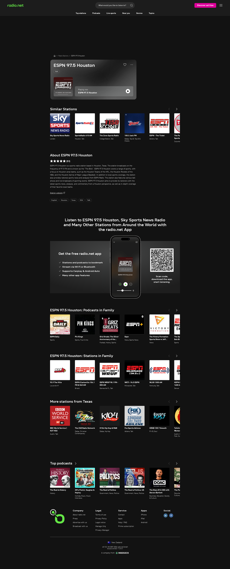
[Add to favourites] (125, 64)
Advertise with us (80, 522)
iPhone (144, 515)
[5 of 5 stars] (64, 161)
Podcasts (96, 13)
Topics (151, 13)
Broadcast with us (80, 526)
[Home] (55, 56)
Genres (139, 13)
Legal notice (100, 522)
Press (75, 519)
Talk (56, 71)
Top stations (81, 13)
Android (144, 522)
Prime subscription (126, 526)
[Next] (177, 108)
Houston (64, 200)
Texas (73, 200)
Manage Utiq (100, 526)
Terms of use (100, 515)
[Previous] (169, 108)
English (54, 200)
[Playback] (128, 91)
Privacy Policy (101, 519)
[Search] (131, 5)
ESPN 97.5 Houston (87, 93)
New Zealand (116, 542)
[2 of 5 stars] (54, 161)
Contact (121, 515)
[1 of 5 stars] (51, 161)
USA (81, 200)
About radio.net (79, 515)
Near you (126, 13)
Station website (56, 193)
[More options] (131, 64)
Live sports (111, 13)
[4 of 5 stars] (61, 161)
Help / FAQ (122, 522)
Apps (120, 519)
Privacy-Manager (102, 530)
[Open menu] (221, 5)
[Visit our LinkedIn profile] (166, 515)
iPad (143, 519)
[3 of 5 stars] (57, 161)
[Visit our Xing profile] (171, 515)
